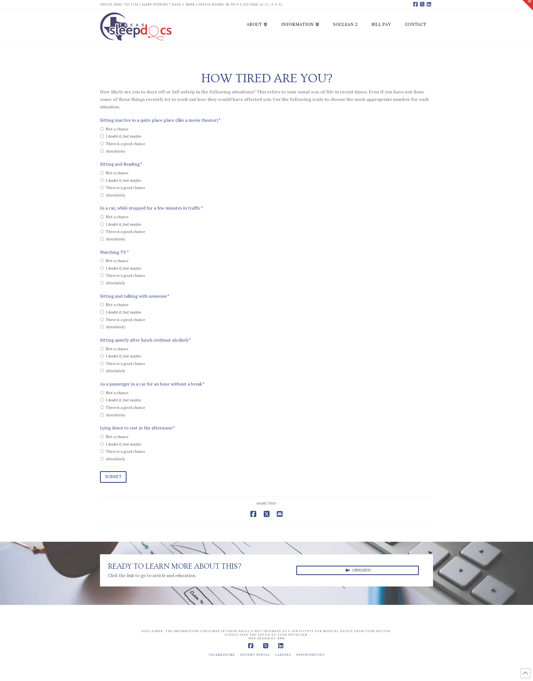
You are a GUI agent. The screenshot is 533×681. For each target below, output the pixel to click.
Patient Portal (255, 655)
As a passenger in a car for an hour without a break (152, 384)
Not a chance (117, 128)
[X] (423, 4)
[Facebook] (416, 4)
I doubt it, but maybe (123, 136)
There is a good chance (125, 143)
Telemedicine (222, 655)
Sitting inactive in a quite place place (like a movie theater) (160, 120)
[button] (527, 5)
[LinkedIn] (429, 4)
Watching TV (114, 252)
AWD (281, 638)
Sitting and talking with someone (134, 296)
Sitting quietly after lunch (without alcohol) (145, 340)
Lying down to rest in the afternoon (137, 428)
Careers (283, 655)
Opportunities (310, 655)
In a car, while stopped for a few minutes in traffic (151, 208)
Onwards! (361, 570)
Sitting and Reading (121, 164)
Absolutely (115, 151)
